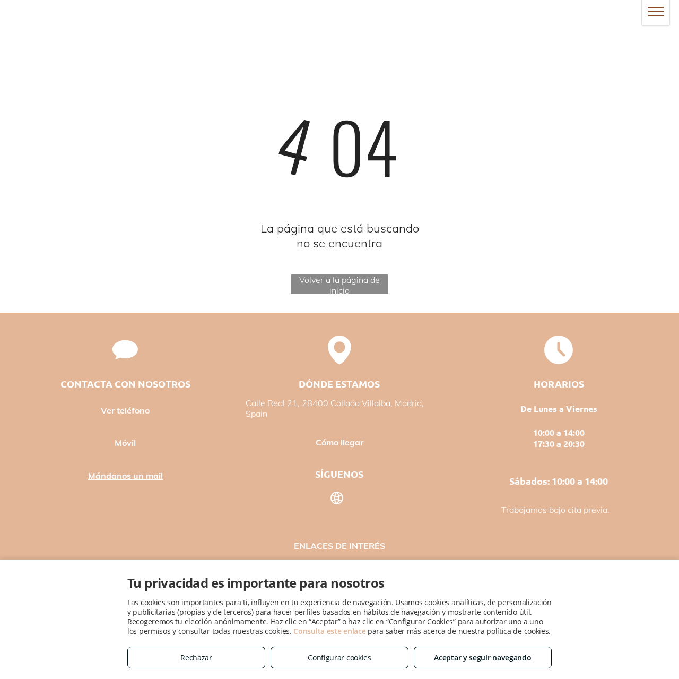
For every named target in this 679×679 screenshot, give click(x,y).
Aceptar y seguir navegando (482, 657)
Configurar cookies (339, 657)
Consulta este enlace (329, 631)
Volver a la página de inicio (339, 284)
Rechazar (196, 657)
